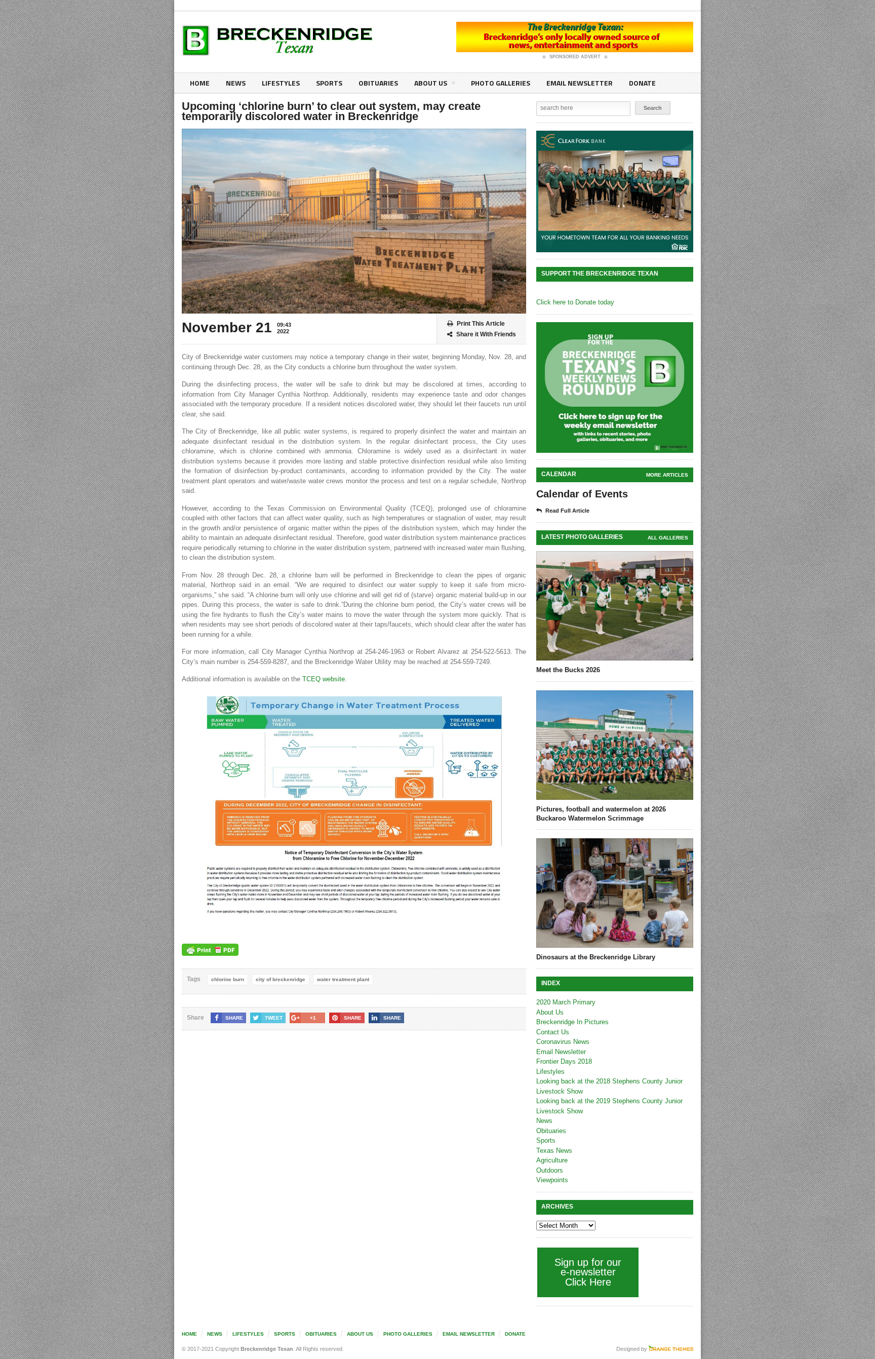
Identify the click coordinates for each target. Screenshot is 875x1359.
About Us (430, 82)
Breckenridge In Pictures (572, 1022)
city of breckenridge (280, 979)
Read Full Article (567, 511)
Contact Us (552, 1032)
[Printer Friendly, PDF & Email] (210, 950)
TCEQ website (323, 679)
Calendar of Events (582, 493)
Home (200, 82)
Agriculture (552, 1160)
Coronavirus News (562, 1041)
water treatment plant (343, 979)
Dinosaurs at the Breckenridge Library (595, 957)
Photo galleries (500, 82)
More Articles (667, 475)
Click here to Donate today (575, 302)
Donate (642, 82)
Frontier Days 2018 (564, 1061)
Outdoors (549, 1170)
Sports (329, 82)
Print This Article (481, 323)
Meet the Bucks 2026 (568, 670)
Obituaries (378, 82)
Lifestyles (281, 82)
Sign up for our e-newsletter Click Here (587, 1272)
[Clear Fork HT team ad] (614, 191)
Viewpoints (552, 1180)
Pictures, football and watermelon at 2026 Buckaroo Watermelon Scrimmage (601, 813)
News (236, 82)
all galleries (668, 537)
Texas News (554, 1150)
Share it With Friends (486, 334)
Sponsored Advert (575, 56)
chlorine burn (227, 979)
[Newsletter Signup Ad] (614, 387)
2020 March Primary (565, 1002)
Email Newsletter (579, 82)
